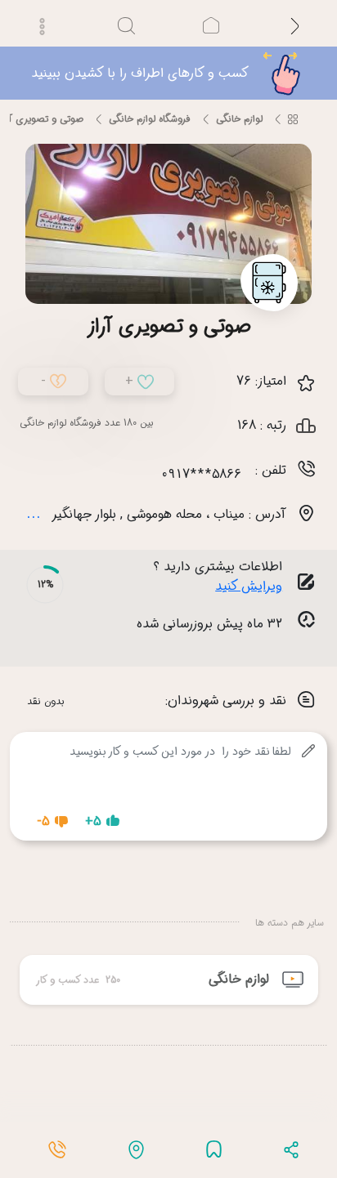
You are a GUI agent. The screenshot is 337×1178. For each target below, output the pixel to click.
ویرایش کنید (248, 586)
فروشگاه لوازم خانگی (150, 119)
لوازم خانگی (239, 119)
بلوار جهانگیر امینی (68, 514)
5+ (93, 821)
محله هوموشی (164, 514)
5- (43, 821)
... (33, 513)
